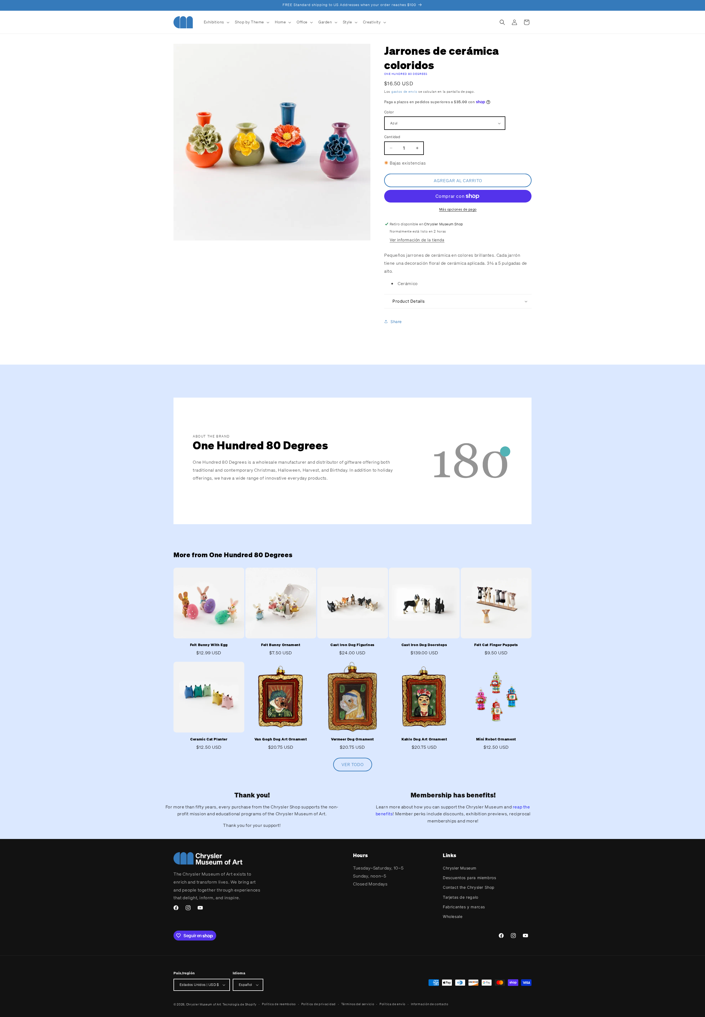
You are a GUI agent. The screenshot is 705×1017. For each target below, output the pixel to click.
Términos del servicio (357, 1004)
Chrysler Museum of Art (203, 1004)
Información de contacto (429, 1004)
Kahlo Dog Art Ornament (424, 739)
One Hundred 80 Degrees (406, 74)
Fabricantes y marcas (464, 906)
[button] (216, 22)
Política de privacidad (318, 1004)
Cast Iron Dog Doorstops (424, 645)
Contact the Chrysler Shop (469, 887)
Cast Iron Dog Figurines (352, 645)
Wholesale (452, 916)
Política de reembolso (279, 1004)
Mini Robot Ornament (496, 739)
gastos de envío (404, 91)
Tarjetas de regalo (460, 897)
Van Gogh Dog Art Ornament (280, 739)
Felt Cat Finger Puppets (496, 645)
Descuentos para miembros (469, 877)
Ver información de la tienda (417, 239)
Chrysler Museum (459, 868)
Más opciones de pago (458, 209)
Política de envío (392, 1004)
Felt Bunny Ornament (280, 645)
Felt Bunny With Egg (209, 645)
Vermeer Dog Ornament (352, 739)
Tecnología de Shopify (240, 1004)
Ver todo (352, 764)
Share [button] (396, 321)
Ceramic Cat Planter (208, 739)
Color (389, 112)
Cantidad (392, 137)
